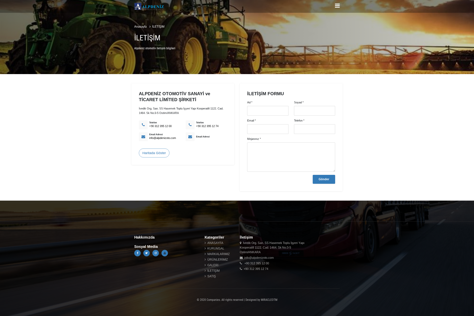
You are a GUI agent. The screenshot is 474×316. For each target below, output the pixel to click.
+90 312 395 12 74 (207, 126)
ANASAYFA (215, 243)
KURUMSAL (215, 248)
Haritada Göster (154, 153)
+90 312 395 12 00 (160, 126)
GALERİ (212, 265)
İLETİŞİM (158, 26)
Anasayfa (140, 26)
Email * (251, 120)
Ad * (249, 102)
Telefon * (299, 120)
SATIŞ (211, 276)
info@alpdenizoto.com (162, 137)
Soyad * (299, 102)
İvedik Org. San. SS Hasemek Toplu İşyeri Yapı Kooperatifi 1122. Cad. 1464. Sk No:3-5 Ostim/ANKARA (272, 247)
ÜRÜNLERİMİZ (217, 259)
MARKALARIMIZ (218, 254)
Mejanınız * (254, 138)
